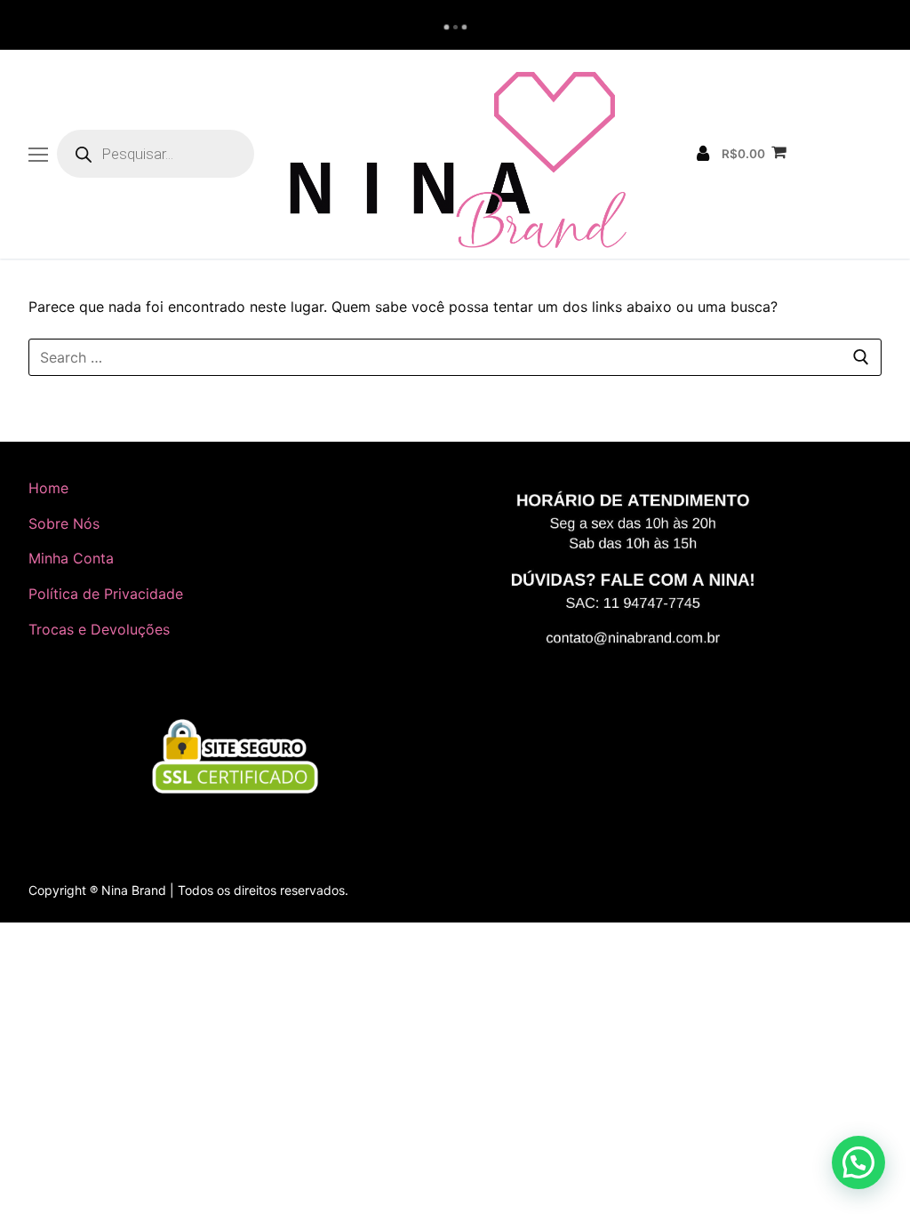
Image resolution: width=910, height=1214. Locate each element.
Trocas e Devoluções (99, 629)
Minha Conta (71, 558)
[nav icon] (38, 154)
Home (48, 488)
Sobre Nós (64, 523)
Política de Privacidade (105, 594)
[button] (858, 1162)
